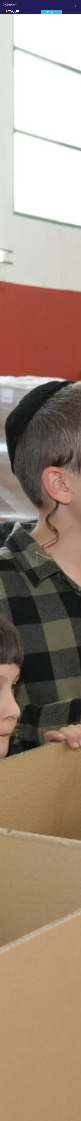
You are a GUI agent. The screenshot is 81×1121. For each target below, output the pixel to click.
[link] (10, 5)
